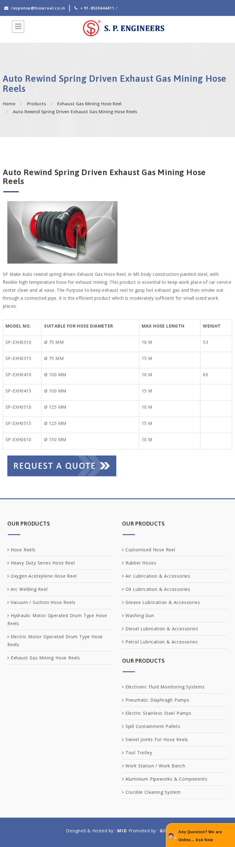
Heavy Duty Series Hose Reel (43, 563)
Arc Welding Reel (29, 589)
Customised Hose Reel (150, 550)
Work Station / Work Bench (155, 766)
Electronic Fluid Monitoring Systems (165, 687)
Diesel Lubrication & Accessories (161, 629)
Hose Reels (23, 550)
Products (36, 104)
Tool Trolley (138, 752)
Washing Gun (139, 615)
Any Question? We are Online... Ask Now (200, 836)
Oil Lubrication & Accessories (157, 589)
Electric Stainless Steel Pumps (158, 713)
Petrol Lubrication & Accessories (161, 642)
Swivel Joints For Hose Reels (156, 739)
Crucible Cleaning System (153, 792)
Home (9, 104)
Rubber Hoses (140, 563)
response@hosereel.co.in (38, 8)
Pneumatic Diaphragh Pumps (157, 700)
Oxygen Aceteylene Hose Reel (44, 576)
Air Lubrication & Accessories (157, 576)
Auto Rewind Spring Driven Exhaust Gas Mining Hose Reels (75, 111)
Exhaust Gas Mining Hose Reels (45, 658)
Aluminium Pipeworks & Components (166, 779)
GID (164, 831)
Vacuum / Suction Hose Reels (43, 602)
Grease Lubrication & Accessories (162, 602)
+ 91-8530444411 (97, 8)
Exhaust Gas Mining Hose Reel (89, 104)
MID (122, 831)
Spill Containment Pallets (153, 726)
